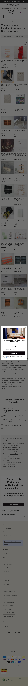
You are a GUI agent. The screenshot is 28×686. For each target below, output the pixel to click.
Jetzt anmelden (14, 353)
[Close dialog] (25, 328)
